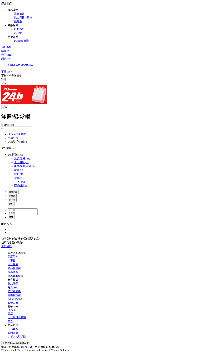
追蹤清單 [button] (13, 65)
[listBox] (110, 224)
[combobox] (110, 117)
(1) (18, 174)
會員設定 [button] (28, 65)
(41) (21, 162)
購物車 (5, 51)
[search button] (2, 128)
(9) (24, 166)
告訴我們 (6, 246)
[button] (110, 21)
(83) (22, 158)
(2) (18, 170)
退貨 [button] (20, 65)
